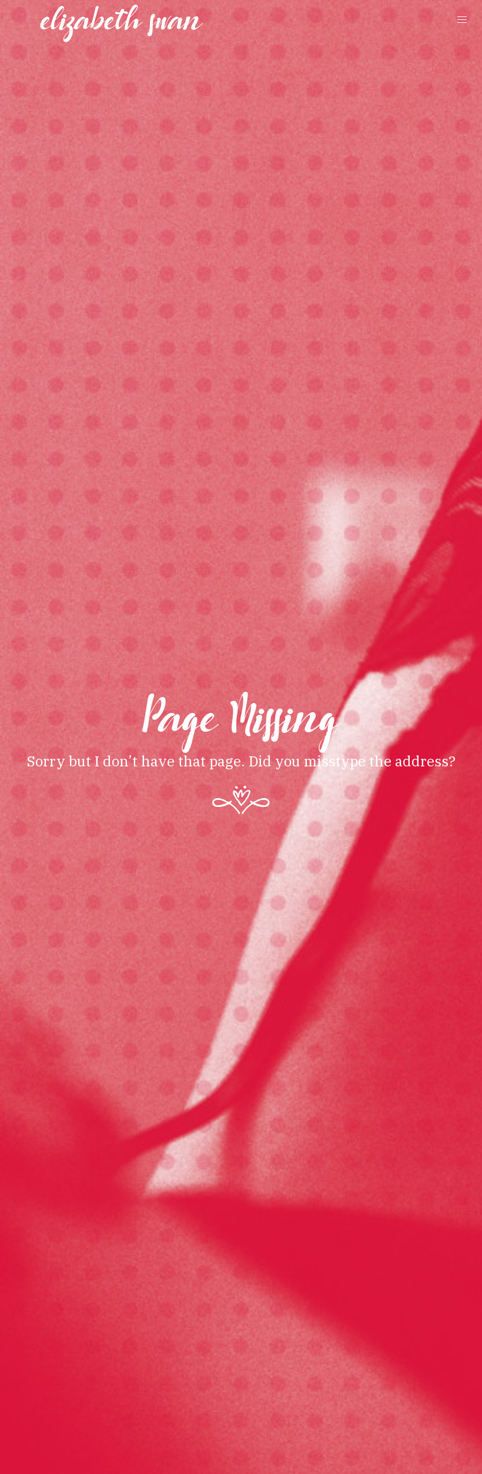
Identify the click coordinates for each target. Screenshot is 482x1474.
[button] (462, 20)
